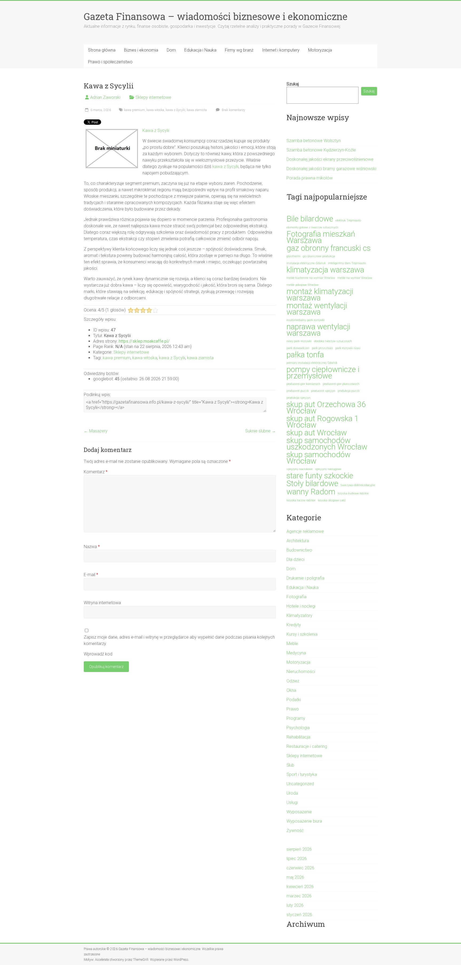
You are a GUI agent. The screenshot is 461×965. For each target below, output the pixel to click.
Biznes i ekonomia (141, 50)
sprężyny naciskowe (300, 469)
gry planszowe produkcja (319, 256)
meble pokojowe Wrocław (303, 285)
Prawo (293, 709)
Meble (292, 643)
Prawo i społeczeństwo (110, 61)
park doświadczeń (298, 348)
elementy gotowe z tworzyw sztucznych (312, 227)
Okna (291, 690)
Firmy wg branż (239, 50)
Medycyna (296, 652)
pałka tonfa (305, 354)
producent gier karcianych (303, 384)
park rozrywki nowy (347, 348)
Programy (296, 718)
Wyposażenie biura (304, 821)
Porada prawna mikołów (310, 178)
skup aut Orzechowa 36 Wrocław (326, 407)
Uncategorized (300, 783)
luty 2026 (295, 905)
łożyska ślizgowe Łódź (332, 500)
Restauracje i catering (307, 746)
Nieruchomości (301, 671)
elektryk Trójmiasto (348, 220)
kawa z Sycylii (175, 110)
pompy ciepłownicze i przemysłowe (323, 372)
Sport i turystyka (302, 774)
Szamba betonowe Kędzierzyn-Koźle (321, 150)
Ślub (290, 765)
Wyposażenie (299, 811)
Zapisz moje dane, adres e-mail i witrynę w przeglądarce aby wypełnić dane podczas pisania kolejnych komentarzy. (179, 640)
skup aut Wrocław (317, 432)
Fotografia (297, 596)
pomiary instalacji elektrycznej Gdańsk (312, 363)
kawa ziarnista (197, 110)
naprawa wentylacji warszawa (318, 329)
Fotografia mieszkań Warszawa (321, 237)
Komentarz (96, 471)
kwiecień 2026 (300, 886)
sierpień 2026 (299, 849)
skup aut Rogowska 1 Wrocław (323, 421)
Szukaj (293, 84)
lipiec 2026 (297, 858)
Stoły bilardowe (312, 483)
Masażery (96, 430)
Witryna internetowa (102, 602)
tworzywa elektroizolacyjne (358, 485)
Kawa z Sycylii (155, 130)
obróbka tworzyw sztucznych (333, 341)
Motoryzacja (320, 50)
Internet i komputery (281, 50)
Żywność (295, 830)
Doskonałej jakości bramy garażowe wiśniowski (331, 168)
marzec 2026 (299, 895)
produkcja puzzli (349, 391)
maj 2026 (295, 877)
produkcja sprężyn (299, 398)
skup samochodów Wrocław (319, 457)
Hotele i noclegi (301, 606)
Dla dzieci (295, 559)
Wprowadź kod (98, 654)
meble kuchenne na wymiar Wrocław (311, 278)
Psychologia (298, 727)
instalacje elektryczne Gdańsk (306, 263)
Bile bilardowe (310, 219)
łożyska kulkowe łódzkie (353, 493)
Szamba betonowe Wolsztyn (314, 140)
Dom (171, 50)
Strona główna (102, 50)
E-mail (91, 574)
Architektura (298, 540)
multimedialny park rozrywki (306, 320)
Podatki (294, 699)
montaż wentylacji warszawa (317, 308)
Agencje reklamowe (305, 531)
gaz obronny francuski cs (329, 248)
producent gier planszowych (341, 384)
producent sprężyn (323, 391)
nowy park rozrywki (299, 341)
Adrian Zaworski (105, 97)
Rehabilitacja (298, 737)
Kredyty (294, 624)
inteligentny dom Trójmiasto (347, 263)
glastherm (293, 256)
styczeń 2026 (299, 914)
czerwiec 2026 (300, 867)
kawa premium (134, 110)
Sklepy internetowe (153, 97)
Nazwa (92, 546)
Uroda (292, 793)
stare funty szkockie (320, 475)
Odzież (293, 680)
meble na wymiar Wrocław (354, 278)
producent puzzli (298, 391)
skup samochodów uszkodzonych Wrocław (327, 443)
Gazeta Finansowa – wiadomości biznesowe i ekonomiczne (215, 16)
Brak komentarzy (233, 110)
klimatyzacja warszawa (325, 270)
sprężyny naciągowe (328, 469)
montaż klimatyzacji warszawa (320, 294)
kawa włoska (155, 110)
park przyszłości (322, 348)
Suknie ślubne (260, 430)
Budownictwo (299, 550)
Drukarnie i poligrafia (305, 578)
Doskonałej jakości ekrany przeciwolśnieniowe (330, 159)
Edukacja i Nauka (200, 50)
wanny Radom (311, 492)
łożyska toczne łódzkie (301, 500)
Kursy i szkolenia (302, 634)
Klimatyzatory (299, 615)
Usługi (292, 802)
